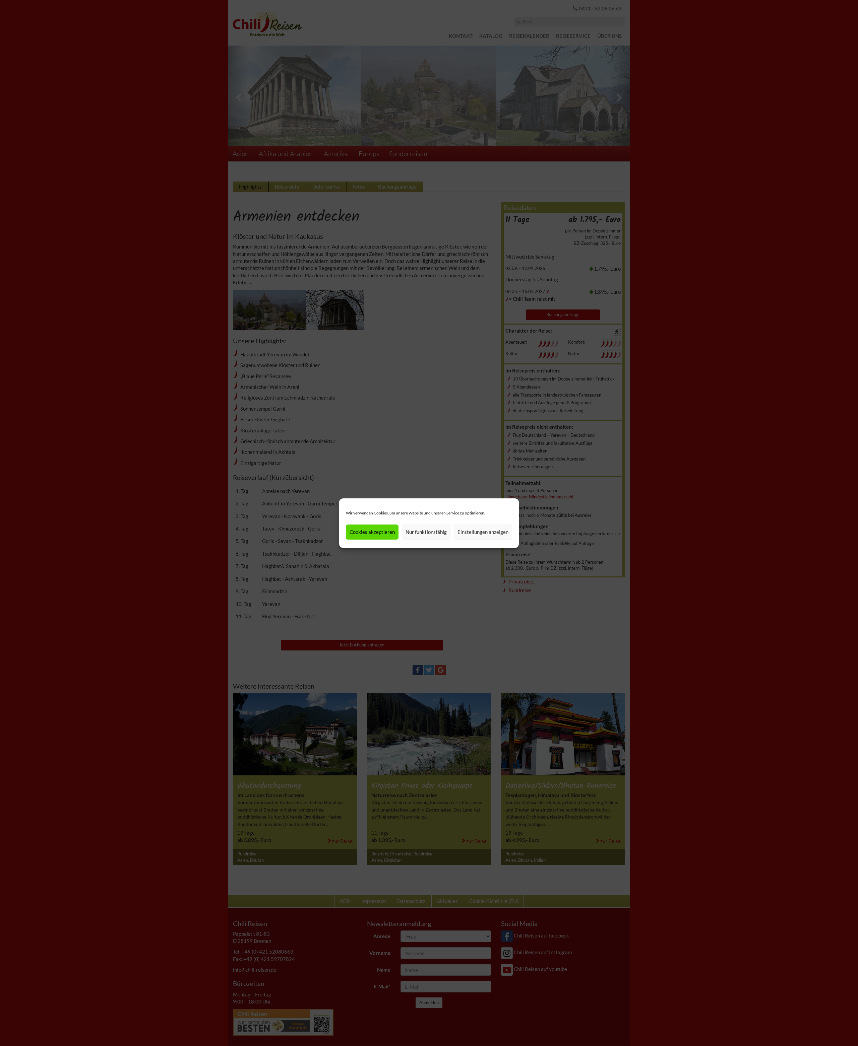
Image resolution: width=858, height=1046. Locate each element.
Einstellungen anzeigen (482, 532)
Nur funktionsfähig (426, 532)
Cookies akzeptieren (372, 532)
